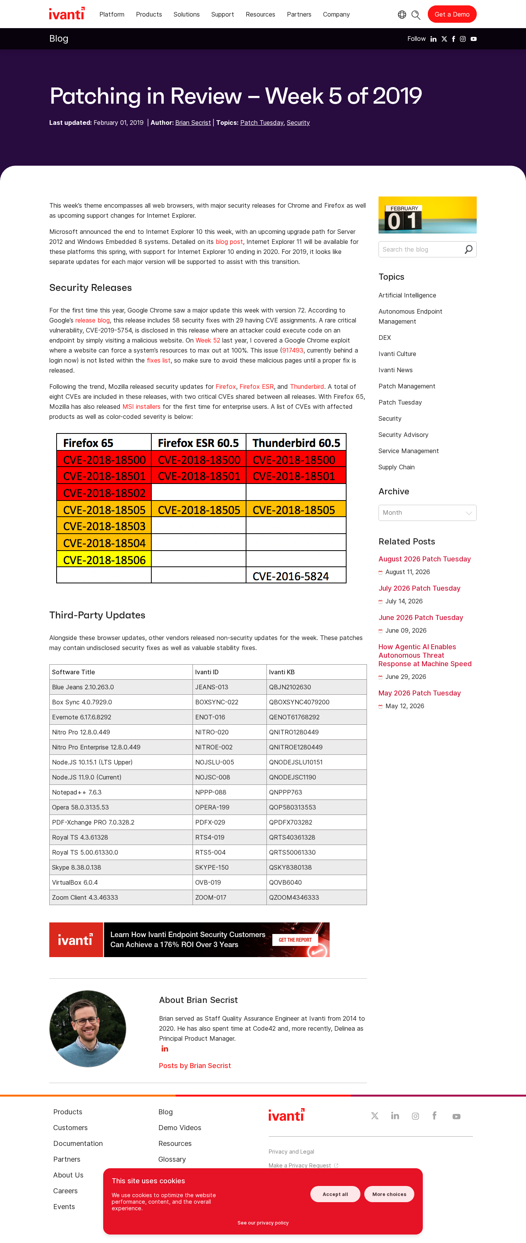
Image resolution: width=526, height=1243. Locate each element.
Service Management (409, 451)
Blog (59, 38)
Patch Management (407, 386)
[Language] (400, 14)
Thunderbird (307, 386)
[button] (428, 513)
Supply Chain (397, 467)
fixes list (159, 360)
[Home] (67, 14)
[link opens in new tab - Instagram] (415, 1117)
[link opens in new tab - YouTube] (456, 1117)
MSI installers (141, 406)
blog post (229, 241)
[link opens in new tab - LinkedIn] (395, 1117)
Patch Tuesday (261, 122)
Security (298, 122)
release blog (92, 320)
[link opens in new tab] (434, 38)
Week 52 (208, 340)
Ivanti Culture (397, 354)
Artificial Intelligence (407, 295)
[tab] (112, 15)
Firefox (226, 386)
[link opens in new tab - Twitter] (375, 1117)
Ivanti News (396, 370)
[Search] (416, 14)
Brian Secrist (193, 122)
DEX (385, 337)
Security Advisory (404, 434)
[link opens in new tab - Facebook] (434, 1117)
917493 (292, 350)
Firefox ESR (257, 386)
